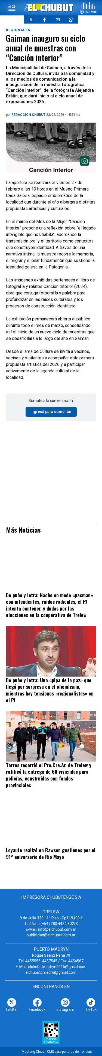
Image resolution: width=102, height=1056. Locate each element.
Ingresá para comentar (51, 411)
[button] (88, 8)
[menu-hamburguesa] (12, 8)
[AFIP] (51, 1032)
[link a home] (51, 7)
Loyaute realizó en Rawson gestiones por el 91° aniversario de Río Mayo (50, 853)
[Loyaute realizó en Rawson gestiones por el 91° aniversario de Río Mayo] (51, 821)
